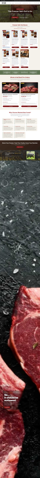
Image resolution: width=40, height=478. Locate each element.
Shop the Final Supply (9, 158)
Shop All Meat (7, 407)
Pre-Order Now (11, 106)
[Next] (27, 0)
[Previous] (12, 0)
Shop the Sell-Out (15, 17)
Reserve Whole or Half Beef (23, 17)
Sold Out (6, 47)
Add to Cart (15, 47)
